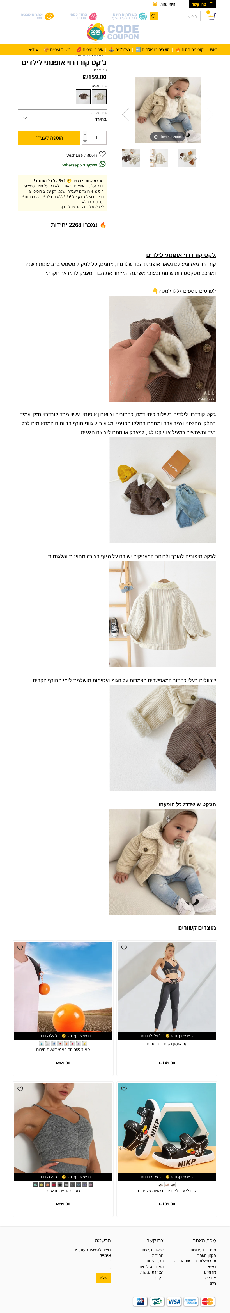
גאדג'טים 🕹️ (119, 49)
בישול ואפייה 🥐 (57, 49)
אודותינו (210, 1272)
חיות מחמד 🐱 (164, 4)
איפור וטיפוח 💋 (89, 49)
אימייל (105, 1255)
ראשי (213, 49)
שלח (103, 1278)
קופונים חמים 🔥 (189, 49)
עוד (35, 49)
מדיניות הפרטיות (203, 1249)
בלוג (213, 1283)
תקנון (159, 1277)
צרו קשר (199, 4)
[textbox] (141, 1261)
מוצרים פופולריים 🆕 (152, 49)
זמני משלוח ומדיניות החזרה (195, 1261)
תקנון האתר (206, 1255)
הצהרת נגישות (152, 1272)
